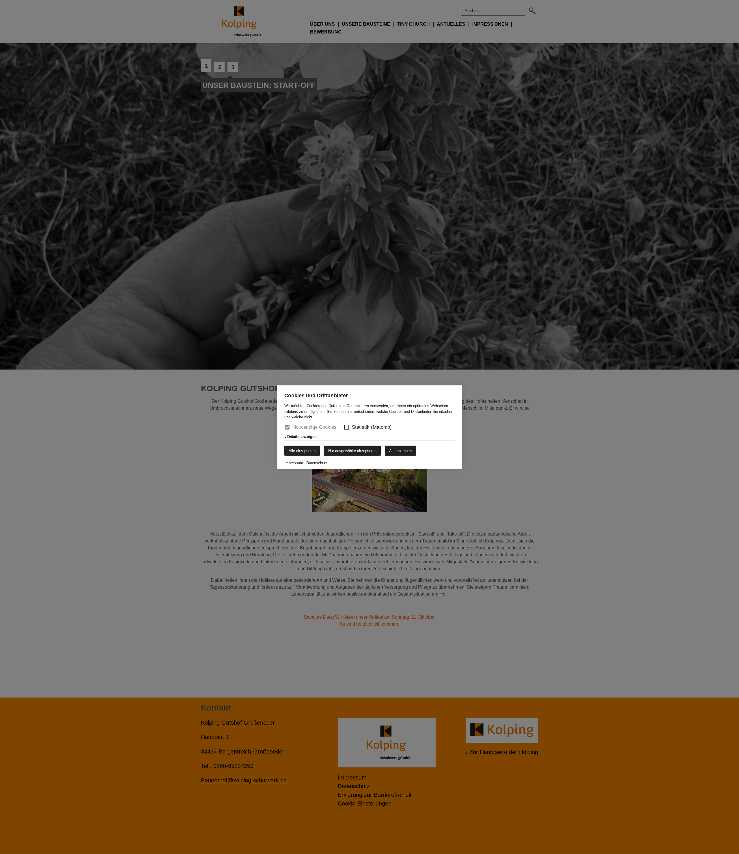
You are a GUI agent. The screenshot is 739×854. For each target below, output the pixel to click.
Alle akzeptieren (302, 450)
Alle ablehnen (400, 450)
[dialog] (369, 427)
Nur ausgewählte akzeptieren (352, 450)
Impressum (293, 462)
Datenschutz (316, 462)
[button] (346, 427)
